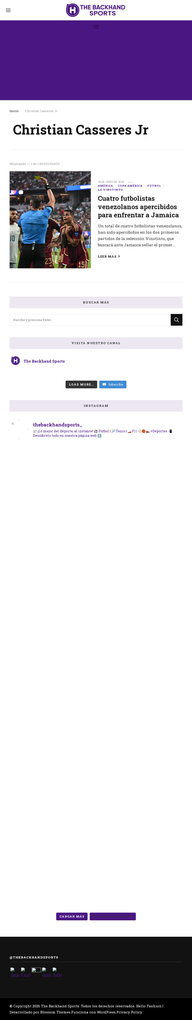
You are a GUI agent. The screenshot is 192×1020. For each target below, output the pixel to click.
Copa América (130, 185)
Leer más (107, 256)
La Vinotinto (110, 189)
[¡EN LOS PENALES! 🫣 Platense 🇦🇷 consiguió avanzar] (154, 517)
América (105, 185)
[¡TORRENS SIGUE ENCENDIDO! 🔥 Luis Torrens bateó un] (154, 818)
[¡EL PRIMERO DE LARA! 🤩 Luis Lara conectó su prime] (154, 669)
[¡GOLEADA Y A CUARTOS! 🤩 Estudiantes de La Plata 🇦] (38, 825)
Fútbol (154, 185)
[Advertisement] (96, 67)
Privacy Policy (129, 1012)
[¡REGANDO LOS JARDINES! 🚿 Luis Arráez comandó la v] (38, 666)
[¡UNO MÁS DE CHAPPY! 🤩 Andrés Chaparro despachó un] (38, 517)
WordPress (106, 1012)
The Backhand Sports (60, 1006)
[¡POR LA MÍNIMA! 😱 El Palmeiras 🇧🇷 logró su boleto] (96, 655)
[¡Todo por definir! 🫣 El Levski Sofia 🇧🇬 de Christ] (96, 829)
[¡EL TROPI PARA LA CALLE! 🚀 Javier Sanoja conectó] (96, 514)
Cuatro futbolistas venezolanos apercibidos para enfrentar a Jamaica (138, 206)
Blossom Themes (55, 1012)
